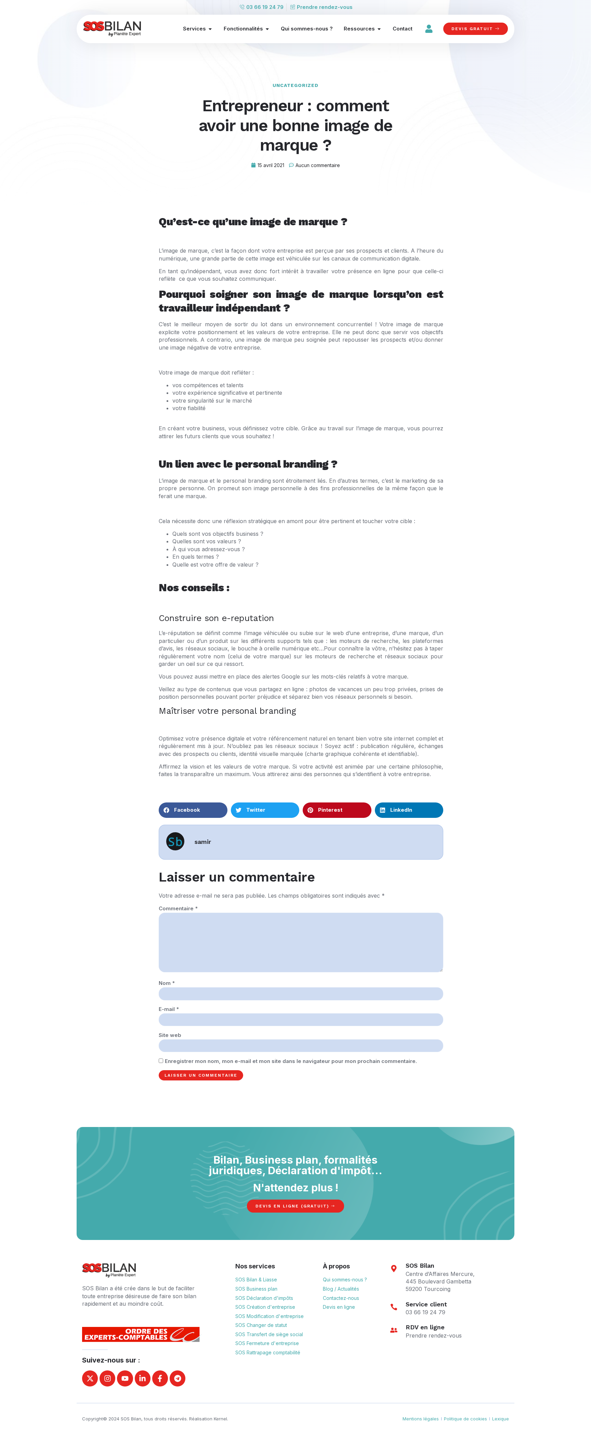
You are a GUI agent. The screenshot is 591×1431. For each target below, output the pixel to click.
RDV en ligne (425, 1327)
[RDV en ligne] (393, 1330)
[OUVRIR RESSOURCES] (379, 28)
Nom (167, 983)
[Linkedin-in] (142, 1378)
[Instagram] (107, 1378)
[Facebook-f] (160, 1378)
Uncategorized (295, 85)
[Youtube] (125, 1378)
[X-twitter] (90, 1378)
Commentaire (178, 908)
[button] (193, 810)
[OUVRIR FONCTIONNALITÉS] (267, 28)
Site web (170, 1035)
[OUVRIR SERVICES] (210, 28)
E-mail (169, 1009)
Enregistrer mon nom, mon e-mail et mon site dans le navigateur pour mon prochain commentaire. (291, 1061)
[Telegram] (177, 1378)
